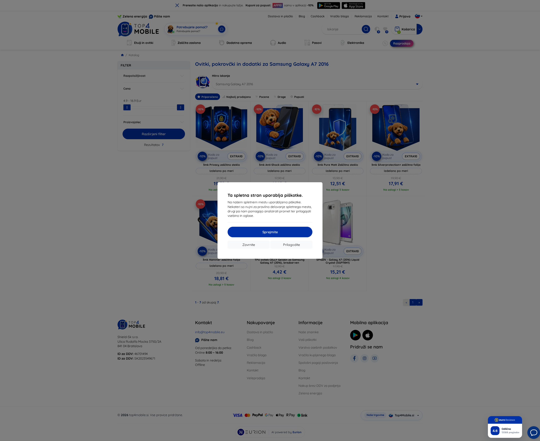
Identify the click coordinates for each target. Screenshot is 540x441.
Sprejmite (270, 232)
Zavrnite (248, 245)
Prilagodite (291, 245)
